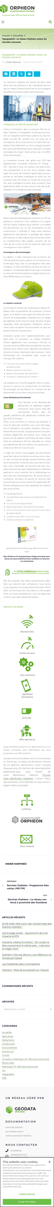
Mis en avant (8, 1063)
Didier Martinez (13, 62)
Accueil (6, 35)
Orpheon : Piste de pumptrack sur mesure (25, 970)
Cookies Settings (27, 1194)
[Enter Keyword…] (50, 22)
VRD (4, 1078)
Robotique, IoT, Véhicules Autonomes (20, 1066)
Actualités (18, 35)
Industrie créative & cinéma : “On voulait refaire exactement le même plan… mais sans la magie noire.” (26, 945)
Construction (8, 1044)
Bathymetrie (8, 1040)
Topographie (8, 1074)
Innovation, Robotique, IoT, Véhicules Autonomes (25, 1059)
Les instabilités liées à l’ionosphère (21, 964)
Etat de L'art (8, 1051)
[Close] (50, 1162)
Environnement (9, 1047)
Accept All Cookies (27, 1202)
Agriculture (7, 1036)
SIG (3, 1070)
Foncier (5, 1055)
